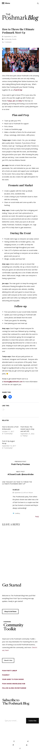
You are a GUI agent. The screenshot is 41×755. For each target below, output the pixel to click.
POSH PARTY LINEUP (9, 671)
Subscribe (32, 720)
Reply (37, 516)
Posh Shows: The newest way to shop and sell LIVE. (27, 429)
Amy (20, 101)
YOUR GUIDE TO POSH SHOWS (13, 679)
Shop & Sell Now (10, 611)
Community (7, 39)
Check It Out (8, 660)
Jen (14, 101)
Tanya (9, 101)
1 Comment (7, 42)
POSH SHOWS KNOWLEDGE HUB (13, 684)
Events (14, 39)
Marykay (16, 490)
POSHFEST (6, 675)
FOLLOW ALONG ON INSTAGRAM (14, 688)
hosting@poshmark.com (13, 382)
